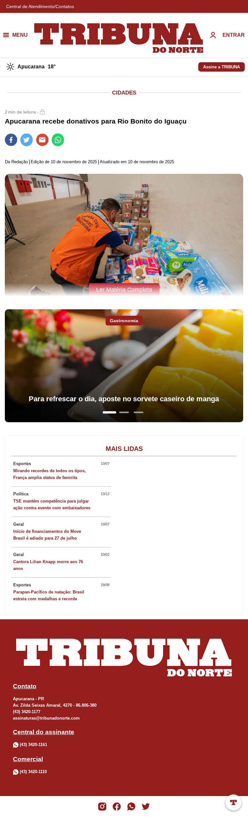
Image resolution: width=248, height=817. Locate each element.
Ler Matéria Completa (124, 289)
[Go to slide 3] (138, 412)
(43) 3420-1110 (33, 771)
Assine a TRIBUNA (221, 67)
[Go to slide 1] (109, 412)
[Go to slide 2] (124, 412)
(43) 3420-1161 (33, 744)
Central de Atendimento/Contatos (40, 6)
